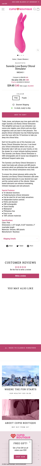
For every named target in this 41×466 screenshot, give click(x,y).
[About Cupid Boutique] (20, 409)
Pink (16, 98)
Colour (20, 94)
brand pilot (23, 464)
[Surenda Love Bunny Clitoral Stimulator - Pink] (8, 331)
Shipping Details (9, 239)
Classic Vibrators (22, 59)
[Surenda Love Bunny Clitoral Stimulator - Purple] (10, 331)
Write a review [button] (20, 276)
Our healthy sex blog (20, 393)
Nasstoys (20, 63)
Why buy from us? (20, 427)
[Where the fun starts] (20, 375)
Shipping (13, 82)
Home (14, 59)
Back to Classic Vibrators (22, 348)
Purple (24, 98)
